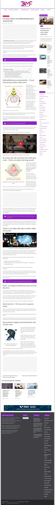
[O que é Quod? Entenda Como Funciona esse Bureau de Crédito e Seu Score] (42, 61)
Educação (41, 114)
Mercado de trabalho (43, 126)
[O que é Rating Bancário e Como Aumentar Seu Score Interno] (42, 73)
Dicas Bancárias (42, 107)
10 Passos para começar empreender (18, 123)
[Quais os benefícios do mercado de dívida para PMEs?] (19, 383)
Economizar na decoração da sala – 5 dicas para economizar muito (10, 376)
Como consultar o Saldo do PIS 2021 (29, 375)
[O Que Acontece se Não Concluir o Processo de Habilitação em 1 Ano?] (42, 48)
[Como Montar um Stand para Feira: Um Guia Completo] (32, 383)
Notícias (42, 9)
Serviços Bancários (42, 138)
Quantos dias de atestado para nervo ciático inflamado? (45, 31)
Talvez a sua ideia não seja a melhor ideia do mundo (13, 73)
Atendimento (41, 94)
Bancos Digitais (42, 101)
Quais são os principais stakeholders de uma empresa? (22, 281)
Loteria (40, 124)
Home (5, 9)
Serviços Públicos (42, 142)
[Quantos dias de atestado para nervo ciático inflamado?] (46, 21)
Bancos (40, 100)
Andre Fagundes (11, 23)
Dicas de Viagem (42, 108)
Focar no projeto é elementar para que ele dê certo (13, 74)
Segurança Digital (42, 135)
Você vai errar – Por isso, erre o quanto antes (12, 75)
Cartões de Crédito (42, 103)
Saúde (41, 26)
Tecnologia (41, 147)
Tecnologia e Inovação (13, 9)
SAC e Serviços (42, 131)
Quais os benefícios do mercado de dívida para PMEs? (18, 393)
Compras (41, 105)
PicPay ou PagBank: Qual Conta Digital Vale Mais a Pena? (49, 83)
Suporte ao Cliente (42, 145)
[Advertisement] (20, 31)
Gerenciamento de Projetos (44, 123)
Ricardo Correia (49, 36)
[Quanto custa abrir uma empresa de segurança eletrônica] (7, 383)
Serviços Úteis (41, 144)
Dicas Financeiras (42, 110)
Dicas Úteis (41, 112)
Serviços (40, 137)
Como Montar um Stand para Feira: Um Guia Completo (31, 392)
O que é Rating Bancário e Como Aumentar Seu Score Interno (49, 72)
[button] (18, 10)
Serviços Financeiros (43, 140)
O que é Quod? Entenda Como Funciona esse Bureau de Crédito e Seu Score (49, 59)
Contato (49, 9)
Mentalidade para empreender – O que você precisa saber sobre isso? (16, 71)
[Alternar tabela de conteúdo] (29, 69)
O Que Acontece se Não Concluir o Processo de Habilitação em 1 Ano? (49, 47)
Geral (40, 121)
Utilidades (41, 153)
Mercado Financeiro (35, 9)
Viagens (40, 154)
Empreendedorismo (25, 9)
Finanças (41, 117)
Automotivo (41, 98)
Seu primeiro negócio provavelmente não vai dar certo (13, 76)
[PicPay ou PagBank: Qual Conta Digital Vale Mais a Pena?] (42, 84)
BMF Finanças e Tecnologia (27, 66)
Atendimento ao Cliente (43, 96)
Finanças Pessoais (42, 119)
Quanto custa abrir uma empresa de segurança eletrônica (6, 393)
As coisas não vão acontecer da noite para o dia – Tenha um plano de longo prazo (17, 72)
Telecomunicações (42, 151)
